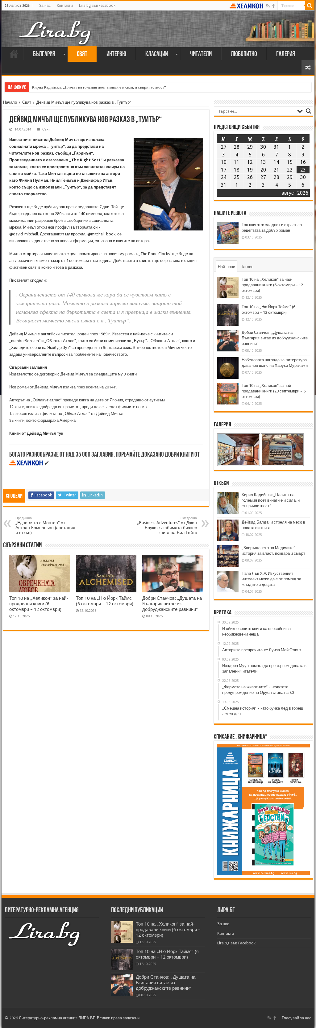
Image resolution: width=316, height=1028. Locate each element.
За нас (45, 5)
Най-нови (226, 266)
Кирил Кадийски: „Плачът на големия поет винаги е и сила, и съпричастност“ (99, 87)
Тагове (247, 266)
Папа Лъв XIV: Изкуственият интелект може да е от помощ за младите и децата (271, 579)
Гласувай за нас (296, 1018)
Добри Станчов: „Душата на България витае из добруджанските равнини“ (172, 603)
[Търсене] (309, 5)
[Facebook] (273, 6)
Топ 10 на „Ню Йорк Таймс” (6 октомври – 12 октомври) (105, 601)
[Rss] (268, 6)
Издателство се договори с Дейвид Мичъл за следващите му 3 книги (73, 374)
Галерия (285, 54)
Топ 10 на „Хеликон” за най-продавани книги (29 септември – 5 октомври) (274, 391)
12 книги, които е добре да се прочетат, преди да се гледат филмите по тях (78, 406)
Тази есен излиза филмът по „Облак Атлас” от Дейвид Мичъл (66, 413)
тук (60, 433)
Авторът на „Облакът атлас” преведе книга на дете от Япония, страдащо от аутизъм (87, 400)
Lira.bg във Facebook (97, 5)
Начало (14, 53)
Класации (156, 54)
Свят (82, 54)
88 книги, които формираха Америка (42, 420)
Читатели (201, 54)
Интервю (116, 54)
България (44, 54)
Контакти (65, 5)
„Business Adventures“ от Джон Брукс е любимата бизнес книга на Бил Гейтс (167, 525)
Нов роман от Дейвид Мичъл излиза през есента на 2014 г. (63, 387)
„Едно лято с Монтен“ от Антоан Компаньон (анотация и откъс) (45, 525)
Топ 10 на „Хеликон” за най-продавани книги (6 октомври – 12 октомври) (38, 603)
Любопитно (244, 54)
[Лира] (55, 26)
